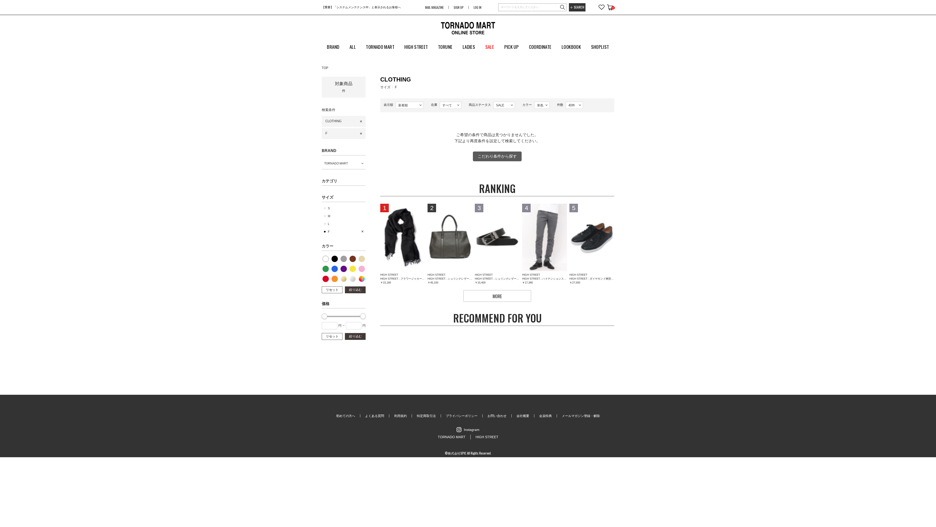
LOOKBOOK (571, 46)
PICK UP (511, 46)
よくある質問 (374, 416)
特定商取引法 (426, 416)
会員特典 (545, 416)
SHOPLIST (600, 46)
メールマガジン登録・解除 (581, 416)
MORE (497, 296)
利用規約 (400, 416)
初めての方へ (345, 416)
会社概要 (523, 416)
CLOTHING (333, 121)
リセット (332, 290)
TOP (325, 68)
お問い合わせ (497, 416)
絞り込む (355, 290)
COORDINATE (540, 46)
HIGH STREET (487, 437)
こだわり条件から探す (497, 156)
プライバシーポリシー (462, 416)
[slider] (324, 316)
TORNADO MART (336, 163)
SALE (489, 46)
